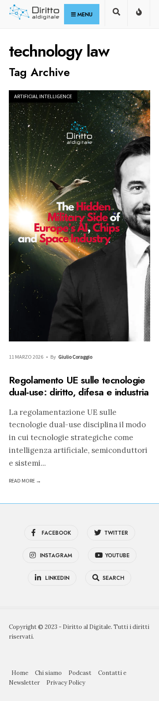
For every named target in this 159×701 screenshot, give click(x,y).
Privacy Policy (65, 682)
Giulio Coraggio (75, 356)
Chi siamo (48, 673)
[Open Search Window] (116, 15)
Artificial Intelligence (43, 96)
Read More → (25, 480)
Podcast (79, 673)
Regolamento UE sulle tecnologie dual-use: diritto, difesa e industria (79, 386)
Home (19, 673)
